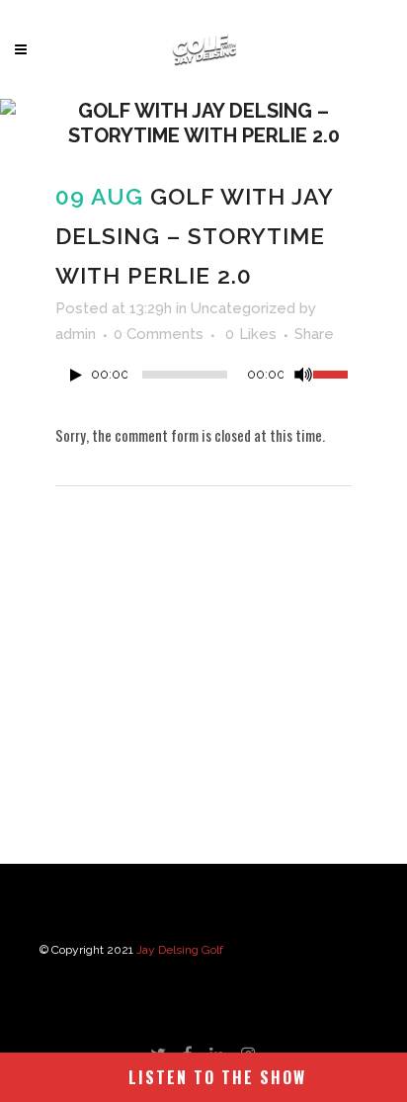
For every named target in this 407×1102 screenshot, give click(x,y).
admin (75, 334)
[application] (203, 379)
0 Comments (159, 334)
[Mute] (303, 374)
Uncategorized (243, 308)
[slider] (332, 372)
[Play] (76, 375)
